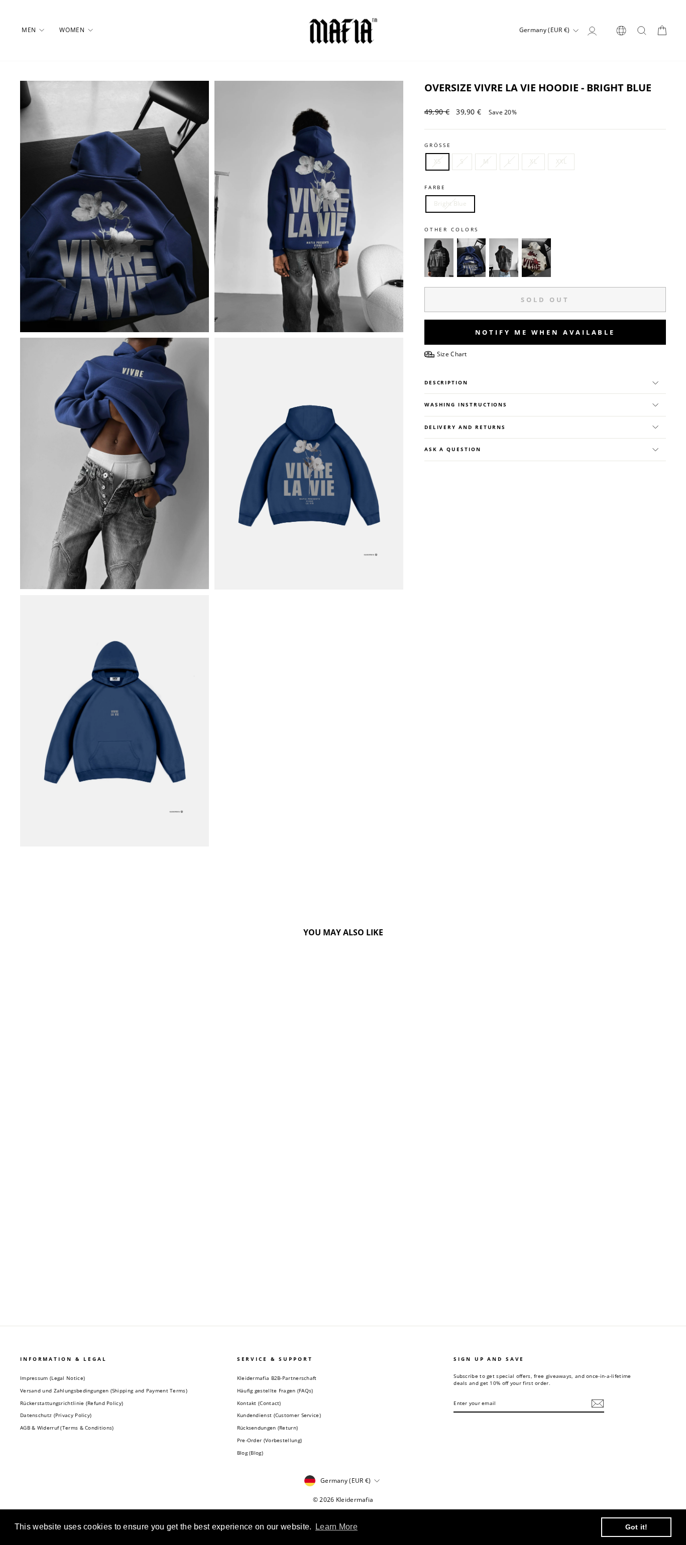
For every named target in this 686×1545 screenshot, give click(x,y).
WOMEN (72, 30)
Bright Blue (450, 203)
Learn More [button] (336, 1526)
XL (533, 161)
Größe (437, 145)
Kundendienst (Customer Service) (279, 1415)
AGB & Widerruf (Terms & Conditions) (67, 1427)
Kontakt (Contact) (259, 1403)
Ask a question (452, 449)
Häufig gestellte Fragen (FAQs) (275, 1390)
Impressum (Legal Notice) (52, 1377)
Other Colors (451, 229)
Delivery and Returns (465, 427)
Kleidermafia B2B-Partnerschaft (277, 1377)
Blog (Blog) (250, 1452)
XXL (561, 161)
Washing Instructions (465, 404)
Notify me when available (545, 332)
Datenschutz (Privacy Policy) (55, 1415)
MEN (30, 30)
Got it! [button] (636, 1527)
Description (446, 382)
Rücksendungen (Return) (267, 1427)
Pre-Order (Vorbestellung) (269, 1440)
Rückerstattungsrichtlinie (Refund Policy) (71, 1403)
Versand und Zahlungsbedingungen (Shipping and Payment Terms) (103, 1390)
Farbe (435, 187)
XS (437, 161)
